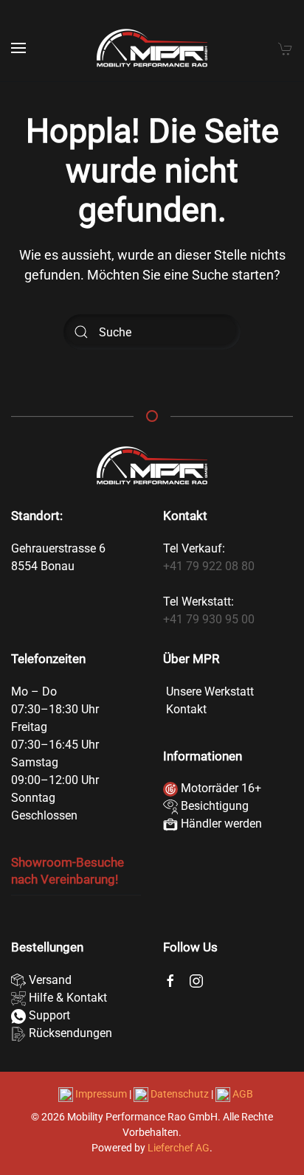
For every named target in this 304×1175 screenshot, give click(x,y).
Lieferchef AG (179, 1148)
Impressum (101, 1094)
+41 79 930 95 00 (209, 619)
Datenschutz (180, 1094)
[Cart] (285, 48)
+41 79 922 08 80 (209, 566)
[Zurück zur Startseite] (152, 48)
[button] (18, 48)
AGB (241, 1094)
